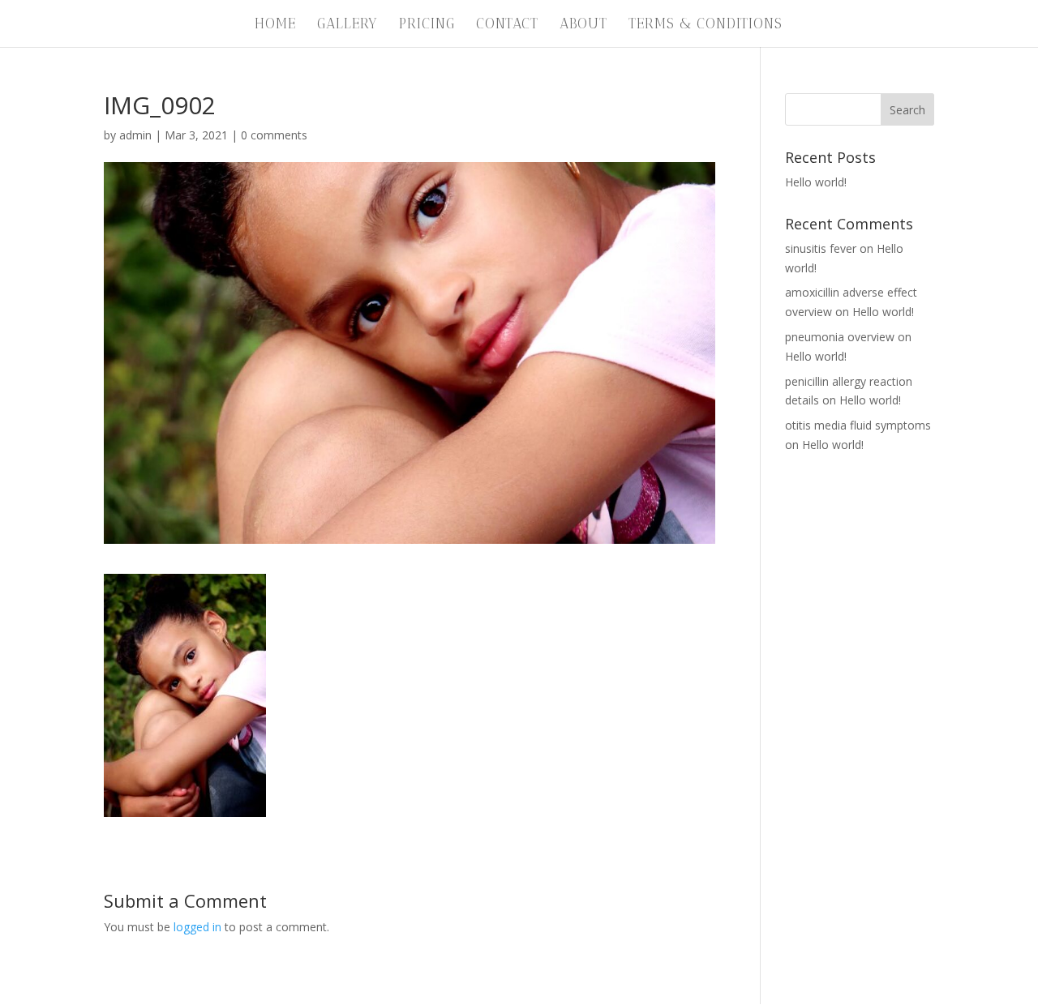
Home (275, 25)
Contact (507, 25)
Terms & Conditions (705, 25)
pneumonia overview (839, 336)
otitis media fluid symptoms (858, 425)
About (583, 25)
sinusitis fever (820, 248)
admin (135, 135)
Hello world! (816, 182)
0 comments (274, 135)
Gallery (347, 25)
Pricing (427, 25)
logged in (197, 926)
